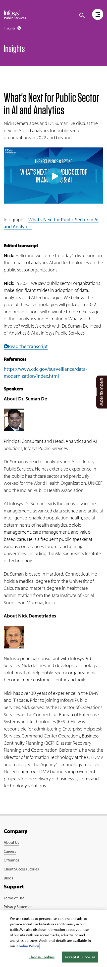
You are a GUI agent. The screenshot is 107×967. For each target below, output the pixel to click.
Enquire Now (101, 392)
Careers (10, 851)
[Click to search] (82, 15)
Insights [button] (10, 28)
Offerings (11, 859)
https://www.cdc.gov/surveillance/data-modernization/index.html (45, 372)
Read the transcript (28, 346)
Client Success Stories (21, 868)
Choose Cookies (41, 957)
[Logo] (15, 15)
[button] (98, 15)
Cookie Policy (27, 946)
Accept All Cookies (79, 957)
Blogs (8, 877)
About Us (11, 842)
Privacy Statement (19, 906)
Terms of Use (14, 897)
